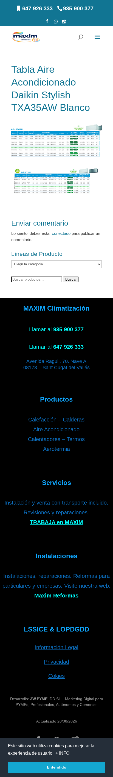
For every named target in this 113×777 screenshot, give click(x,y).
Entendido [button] (56, 767)
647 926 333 (37, 8)
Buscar (71, 279)
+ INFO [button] (62, 753)
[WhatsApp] (55, 23)
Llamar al (56, 329)
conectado (61, 233)
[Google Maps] (64, 23)
